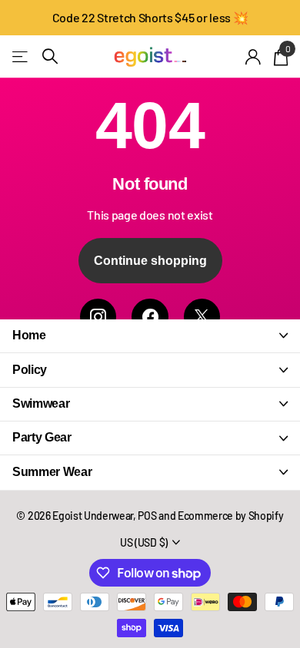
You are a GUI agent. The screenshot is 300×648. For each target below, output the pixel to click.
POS (147, 515)
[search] (50, 56)
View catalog (21, 56)
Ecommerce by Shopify (231, 515)
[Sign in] (253, 56)
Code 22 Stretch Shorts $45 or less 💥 (150, 17)
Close (150, 335)
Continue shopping (150, 260)
